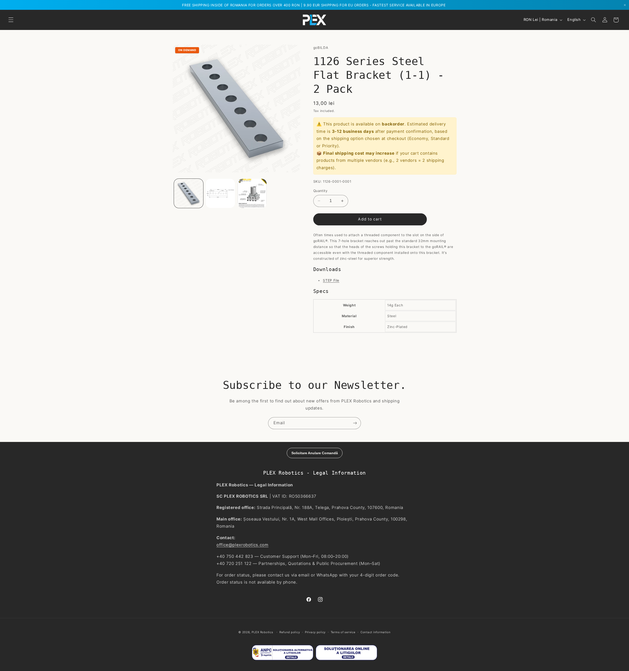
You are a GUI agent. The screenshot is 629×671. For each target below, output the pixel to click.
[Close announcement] (625, 5)
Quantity (320, 191)
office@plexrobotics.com (242, 544)
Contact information (375, 632)
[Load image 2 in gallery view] (220, 193)
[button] (10, 20)
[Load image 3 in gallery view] (252, 193)
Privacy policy (315, 632)
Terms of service (343, 632)
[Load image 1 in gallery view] (188, 193)
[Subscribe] (355, 423)
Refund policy (289, 632)
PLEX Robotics (262, 632)
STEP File (331, 280)
